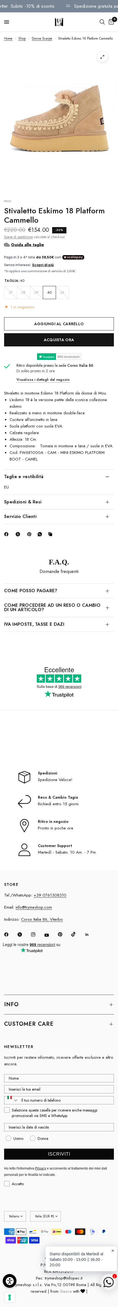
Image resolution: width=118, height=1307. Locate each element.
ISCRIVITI (59, 1154)
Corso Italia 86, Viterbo (42, 919)
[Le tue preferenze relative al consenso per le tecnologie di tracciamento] (9, 1297)
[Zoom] (102, 57)
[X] (19, 534)
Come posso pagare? (31, 591)
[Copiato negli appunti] (51, 534)
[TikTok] (77, 934)
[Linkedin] (91, 934)
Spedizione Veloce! (55, 780)
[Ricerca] (102, 22)
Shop (22, 38)
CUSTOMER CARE (29, 1024)
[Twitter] (24, 934)
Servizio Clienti (20, 516)
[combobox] (11, 1100)
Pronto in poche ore (55, 828)
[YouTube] (50, 935)
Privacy (40, 1168)
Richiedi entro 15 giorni (58, 804)
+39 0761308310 (50, 895)
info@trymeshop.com (34, 907)
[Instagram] (37, 934)
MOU (8, 201)
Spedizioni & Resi (22, 502)
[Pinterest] (30, 534)
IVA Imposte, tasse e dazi (34, 624)
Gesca (66, 1291)
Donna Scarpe (42, 38)
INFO (11, 1004)
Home (8, 38)
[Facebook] (7, 534)
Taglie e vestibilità (23, 476)
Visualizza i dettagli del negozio (43, 379)
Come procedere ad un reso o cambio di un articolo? (52, 607)
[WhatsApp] (41, 534)
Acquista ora (59, 340)
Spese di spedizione (18, 237)
